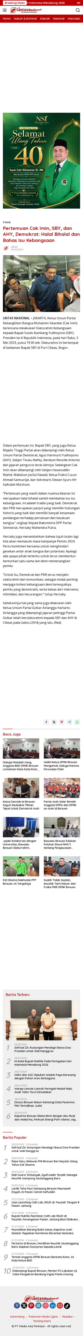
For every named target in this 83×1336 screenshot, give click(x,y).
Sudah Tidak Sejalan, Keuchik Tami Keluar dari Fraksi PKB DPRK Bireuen (60, 883)
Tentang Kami (42, 1321)
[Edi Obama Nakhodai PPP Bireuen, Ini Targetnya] (21, 866)
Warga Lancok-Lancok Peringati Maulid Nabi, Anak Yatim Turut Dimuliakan (43, 1090)
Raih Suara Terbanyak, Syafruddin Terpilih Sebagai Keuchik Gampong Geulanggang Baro (44, 1176)
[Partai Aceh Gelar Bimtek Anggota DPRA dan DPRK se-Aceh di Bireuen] (62, 788)
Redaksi (67, 1316)
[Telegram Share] (69, 722)
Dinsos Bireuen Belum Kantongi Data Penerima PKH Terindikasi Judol (44, 1104)
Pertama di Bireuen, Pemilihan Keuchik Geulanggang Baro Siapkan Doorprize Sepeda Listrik (45, 1245)
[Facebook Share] (46, 722)
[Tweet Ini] (54, 722)
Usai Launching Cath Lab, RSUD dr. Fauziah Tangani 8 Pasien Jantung (45, 1204)
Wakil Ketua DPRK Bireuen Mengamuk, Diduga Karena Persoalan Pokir (61, 765)
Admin (14, 246)
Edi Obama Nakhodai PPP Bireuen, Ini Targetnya (19, 881)
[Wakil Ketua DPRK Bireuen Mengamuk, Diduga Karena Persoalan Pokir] (62, 748)
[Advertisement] (41, 64)
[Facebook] (17, 1305)
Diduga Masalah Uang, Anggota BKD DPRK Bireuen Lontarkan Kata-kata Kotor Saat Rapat (20, 766)
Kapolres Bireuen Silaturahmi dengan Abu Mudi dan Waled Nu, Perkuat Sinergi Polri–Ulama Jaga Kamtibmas (45, 1117)
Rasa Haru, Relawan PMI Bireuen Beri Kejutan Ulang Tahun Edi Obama (44, 1163)
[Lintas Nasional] (25, 10)
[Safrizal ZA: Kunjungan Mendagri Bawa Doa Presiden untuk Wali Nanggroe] (41, 1020)
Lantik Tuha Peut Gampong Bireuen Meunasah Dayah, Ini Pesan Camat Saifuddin (41, 1190)
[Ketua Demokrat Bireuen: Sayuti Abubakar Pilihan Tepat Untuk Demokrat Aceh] (21, 788)
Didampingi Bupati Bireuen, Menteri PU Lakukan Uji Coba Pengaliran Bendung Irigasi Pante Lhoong (44, 1272)
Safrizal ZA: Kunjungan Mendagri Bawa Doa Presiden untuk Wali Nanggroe (42, 1049)
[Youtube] (60, 1305)
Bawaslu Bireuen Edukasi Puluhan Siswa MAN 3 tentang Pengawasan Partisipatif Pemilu (60, 844)
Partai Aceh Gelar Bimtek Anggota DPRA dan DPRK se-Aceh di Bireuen (60, 805)
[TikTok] (67, 1306)
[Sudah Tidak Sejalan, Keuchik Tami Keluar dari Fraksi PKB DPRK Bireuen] (62, 866)
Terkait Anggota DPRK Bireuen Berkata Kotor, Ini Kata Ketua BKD (43, 1258)
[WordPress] (38, 1305)
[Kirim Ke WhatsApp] (77, 722)
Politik (7, 222)
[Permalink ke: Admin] (6, 248)
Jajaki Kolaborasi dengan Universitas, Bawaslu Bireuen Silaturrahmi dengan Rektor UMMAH (19, 844)
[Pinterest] (31, 1305)
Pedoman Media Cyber (43, 1316)
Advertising (17, 1316)
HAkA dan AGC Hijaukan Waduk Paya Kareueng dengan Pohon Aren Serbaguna (45, 1076)
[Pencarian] (78, 10)
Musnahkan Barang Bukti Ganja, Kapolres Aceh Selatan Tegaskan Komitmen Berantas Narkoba (42, 1231)
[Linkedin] (53, 1305)
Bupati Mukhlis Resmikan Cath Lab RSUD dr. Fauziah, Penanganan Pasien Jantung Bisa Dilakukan (45, 1217)
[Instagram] (45, 1305)
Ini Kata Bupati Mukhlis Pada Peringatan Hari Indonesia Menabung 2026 (43, 1063)
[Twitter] (24, 1305)
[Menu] (5, 10)
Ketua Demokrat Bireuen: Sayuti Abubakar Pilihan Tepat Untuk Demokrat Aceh (21, 805)
